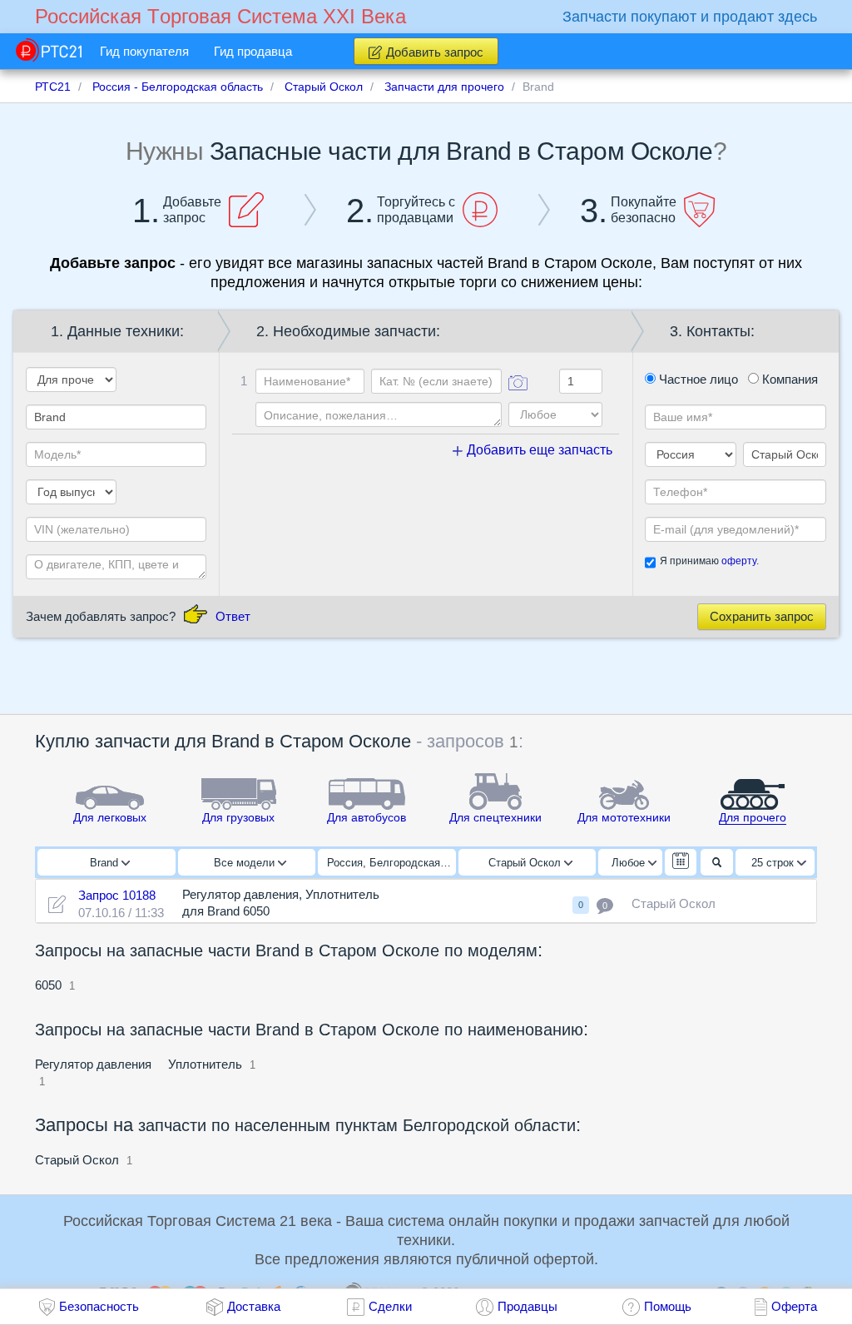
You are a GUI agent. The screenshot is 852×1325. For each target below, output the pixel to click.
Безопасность (99, 1306)
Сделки (390, 1306)
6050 (48, 985)
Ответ (232, 616)
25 (772, 862)
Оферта (794, 1306)
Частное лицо (697, 379)
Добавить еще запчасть (537, 450)
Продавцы (527, 1306)
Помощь (667, 1306)
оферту (738, 561)
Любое (630, 862)
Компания (788, 379)
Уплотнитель (205, 1064)
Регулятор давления (93, 1064)
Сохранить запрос (762, 616)
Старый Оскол (526, 862)
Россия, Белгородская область (391, 862)
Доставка (253, 1306)
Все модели (246, 862)
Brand (105, 862)
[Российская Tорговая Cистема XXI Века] (48, 50)
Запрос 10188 (117, 895)
